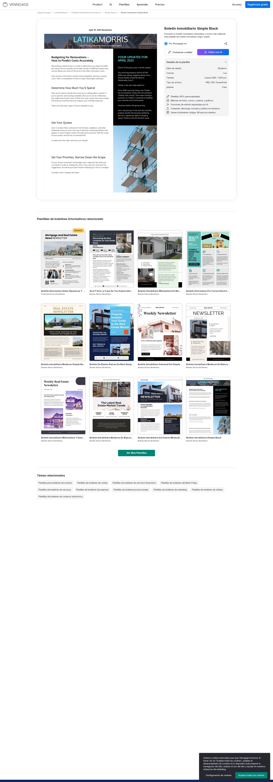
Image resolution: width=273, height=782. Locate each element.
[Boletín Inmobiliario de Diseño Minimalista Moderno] (160, 405)
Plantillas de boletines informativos (86, 13)
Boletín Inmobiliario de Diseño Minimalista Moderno (160, 437)
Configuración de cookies (218, 775)
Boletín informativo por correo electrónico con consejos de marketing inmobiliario (208, 291)
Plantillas (124, 4)
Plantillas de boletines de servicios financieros (134, 483)
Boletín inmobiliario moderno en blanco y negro (112, 437)
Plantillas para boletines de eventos (55, 483)
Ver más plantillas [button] (136, 452)
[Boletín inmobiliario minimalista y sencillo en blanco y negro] (63, 405)
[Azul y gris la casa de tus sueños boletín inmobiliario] (112, 258)
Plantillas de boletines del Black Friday (179, 483)
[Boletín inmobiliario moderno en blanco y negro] (112, 405)
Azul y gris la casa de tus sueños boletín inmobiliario (112, 291)
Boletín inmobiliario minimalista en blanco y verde (160, 291)
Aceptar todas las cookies (251, 775)
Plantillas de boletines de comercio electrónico (61, 496)
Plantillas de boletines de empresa (92, 489)
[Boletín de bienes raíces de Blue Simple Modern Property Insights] (112, 332)
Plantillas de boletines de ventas (92, 483)
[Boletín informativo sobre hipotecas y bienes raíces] (63, 258)
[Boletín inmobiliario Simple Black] (208, 405)
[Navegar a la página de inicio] (15, 4)
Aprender (142, 4)
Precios (160, 4)
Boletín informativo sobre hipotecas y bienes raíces (63, 291)
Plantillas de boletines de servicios (55, 489)
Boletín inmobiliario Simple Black (203, 437)
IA (110, 4)
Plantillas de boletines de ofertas (207, 489)
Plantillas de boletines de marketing (170, 489)
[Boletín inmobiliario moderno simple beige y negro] (63, 332)
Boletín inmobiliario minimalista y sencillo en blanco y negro (63, 437)
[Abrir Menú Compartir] (226, 43)
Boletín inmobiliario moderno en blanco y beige (208, 364)
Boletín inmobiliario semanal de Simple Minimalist (160, 364)
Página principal (43, 13)
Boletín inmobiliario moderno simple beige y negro (63, 364)
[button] (180, 52)
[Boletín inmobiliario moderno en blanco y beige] (208, 332)
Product (97, 4)
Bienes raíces (111, 13)
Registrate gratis (258, 4)
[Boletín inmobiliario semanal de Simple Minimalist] (160, 332)
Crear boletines (60, 13)
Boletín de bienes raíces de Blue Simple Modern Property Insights (112, 364)
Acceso (237, 4)
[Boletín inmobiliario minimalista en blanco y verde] (160, 258)
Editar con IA (215, 52)
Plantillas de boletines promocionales (131, 489)
